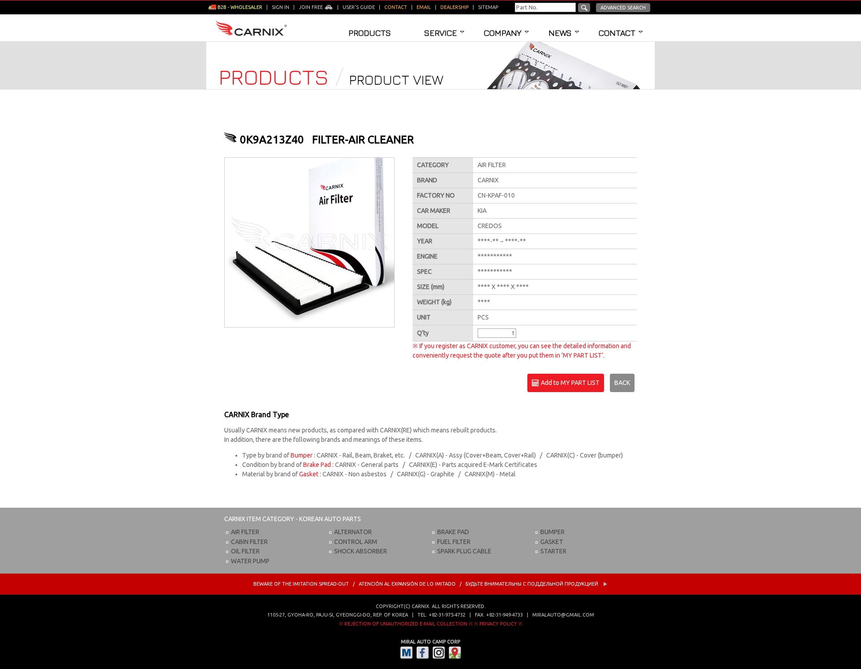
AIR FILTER (245, 531)
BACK (622, 382)
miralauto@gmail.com (563, 614)
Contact (617, 33)
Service (440, 33)
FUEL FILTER (453, 541)
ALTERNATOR (353, 531)
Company (503, 33)
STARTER (553, 551)
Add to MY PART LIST (569, 382)
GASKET (551, 541)
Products (369, 33)
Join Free (311, 7)
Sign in (280, 7)
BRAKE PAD (453, 531)
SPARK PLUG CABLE (464, 551)
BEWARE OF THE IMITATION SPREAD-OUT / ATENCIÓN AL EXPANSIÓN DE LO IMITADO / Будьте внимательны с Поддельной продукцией (426, 584)
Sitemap (488, 7)
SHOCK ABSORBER (360, 551)
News (560, 33)
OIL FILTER (245, 551)
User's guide (359, 7)
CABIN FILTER (249, 541)
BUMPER (552, 531)
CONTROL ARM (355, 541)
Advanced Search (623, 7)
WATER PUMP (250, 561)
